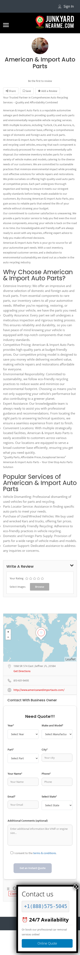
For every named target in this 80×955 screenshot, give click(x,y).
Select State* (49, 796)
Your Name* (15, 773)
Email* (11, 796)
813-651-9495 (21, 681)
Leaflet (70, 659)
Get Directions (22, 671)
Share (12, 91)
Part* (11, 749)
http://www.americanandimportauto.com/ (39, 690)
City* (45, 749)
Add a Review (49, 91)
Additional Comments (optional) (28, 820)
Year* (11, 725)
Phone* (46, 773)
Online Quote (47, 943)
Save (28, 91)
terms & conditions (44, 853)
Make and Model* (52, 725)
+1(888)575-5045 (45, 906)
